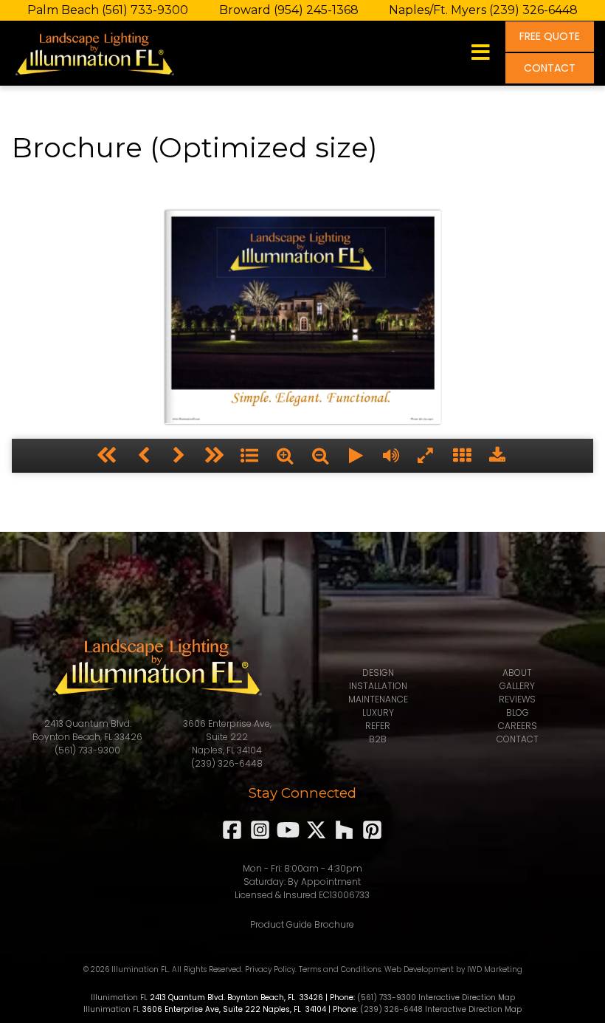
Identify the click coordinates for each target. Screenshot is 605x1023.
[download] (497, 456)
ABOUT (517, 672)
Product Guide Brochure (302, 924)
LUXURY (378, 712)
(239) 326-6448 (533, 10)
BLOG (517, 712)
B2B (378, 739)
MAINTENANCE (378, 699)
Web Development (419, 969)
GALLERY (517, 686)
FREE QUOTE (549, 36)
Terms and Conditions (340, 969)
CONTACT (549, 68)
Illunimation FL (119, 997)
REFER (377, 725)
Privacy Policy (270, 969)
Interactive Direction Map (466, 997)
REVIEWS (517, 699)
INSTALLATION (378, 686)
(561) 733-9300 (145, 10)
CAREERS (517, 725)
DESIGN (378, 672)
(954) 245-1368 (316, 10)
